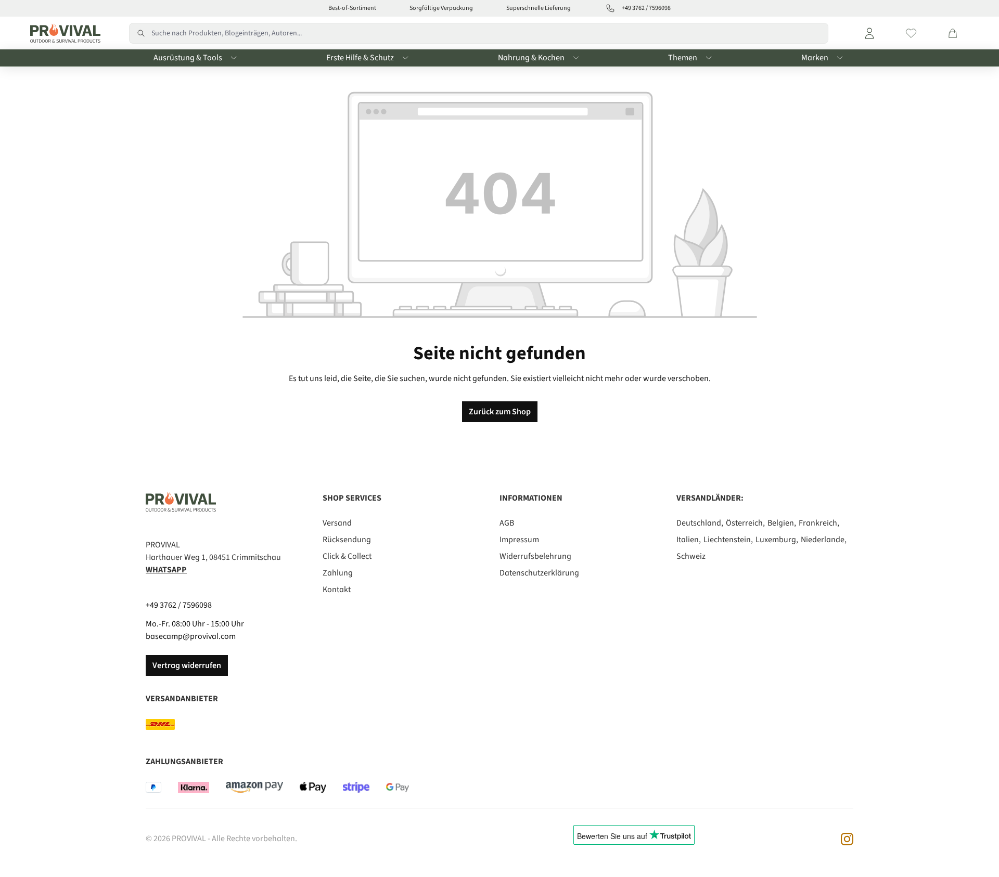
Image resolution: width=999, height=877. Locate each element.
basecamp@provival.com (191, 636)
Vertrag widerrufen (186, 665)
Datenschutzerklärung (539, 573)
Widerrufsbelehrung (535, 556)
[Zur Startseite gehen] (62, 33)
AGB (506, 523)
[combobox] (489, 33)
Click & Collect (347, 556)
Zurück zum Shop (500, 411)
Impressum (519, 539)
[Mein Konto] (869, 33)
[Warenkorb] (952, 33)
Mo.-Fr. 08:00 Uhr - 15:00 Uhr (195, 624)
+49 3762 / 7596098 (179, 605)
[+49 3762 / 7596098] (610, 8)
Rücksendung (347, 539)
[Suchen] (140, 33)
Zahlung (338, 573)
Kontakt (337, 589)
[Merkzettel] (911, 33)
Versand (337, 523)
